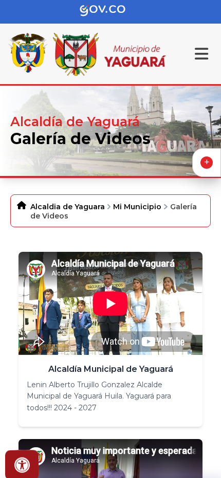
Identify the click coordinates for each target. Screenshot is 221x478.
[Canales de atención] (206, 162)
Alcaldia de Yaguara (67, 206)
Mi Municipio (137, 206)
